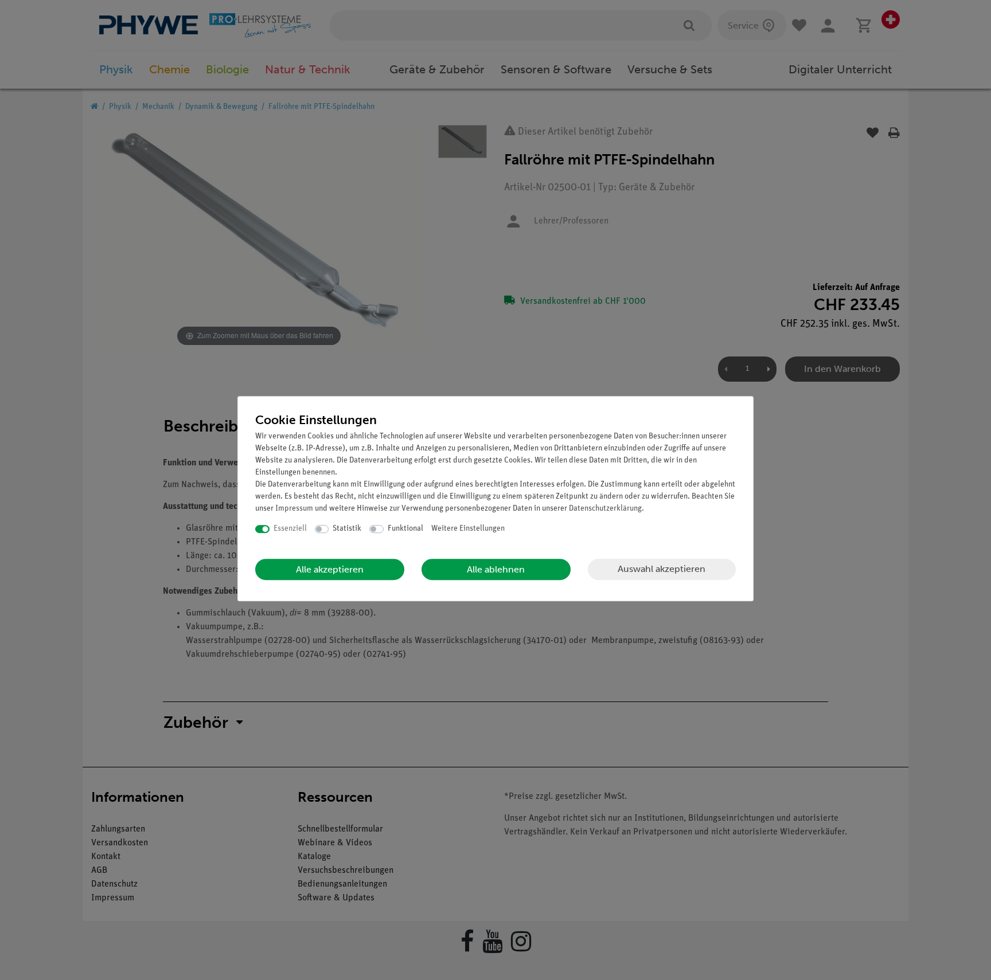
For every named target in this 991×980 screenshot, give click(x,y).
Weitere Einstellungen (468, 528)
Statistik (347, 528)
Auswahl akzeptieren (661, 568)
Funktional (405, 528)
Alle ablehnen (496, 569)
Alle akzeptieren (330, 569)
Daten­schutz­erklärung (605, 508)
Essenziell (290, 528)
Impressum (294, 508)
